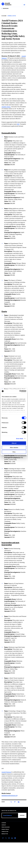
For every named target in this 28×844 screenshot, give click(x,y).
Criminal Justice (11, 15)
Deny (14, 452)
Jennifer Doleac (6, 106)
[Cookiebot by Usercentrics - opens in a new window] (19, 391)
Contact (4, 824)
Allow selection (14, 447)
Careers (4, 822)
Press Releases (6, 827)
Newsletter (5, 833)
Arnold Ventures (6, 772)
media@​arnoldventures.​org (10, 795)
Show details (19, 438)
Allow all (14, 443)
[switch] (24, 422)
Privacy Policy (5, 829)
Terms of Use (5, 831)
